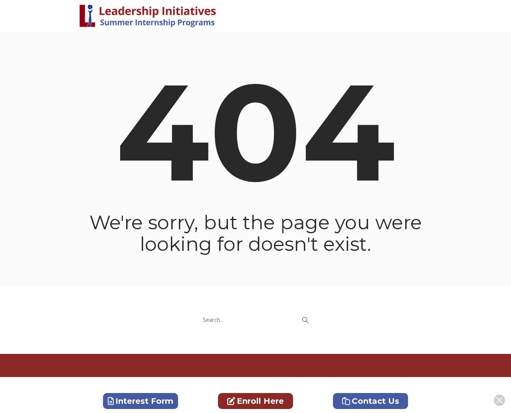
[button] (305, 320)
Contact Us (375, 401)
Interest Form (144, 401)
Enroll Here (260, 401)
